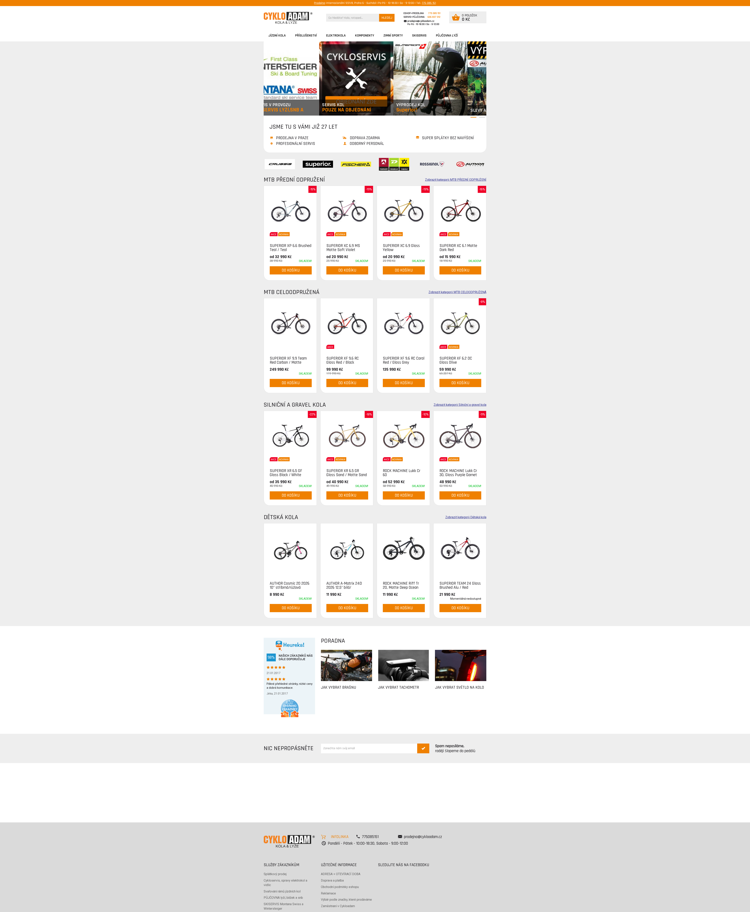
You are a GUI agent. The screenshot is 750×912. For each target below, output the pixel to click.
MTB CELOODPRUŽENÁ (291, 292)
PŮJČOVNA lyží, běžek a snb (283, 898)
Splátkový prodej (275, 874)
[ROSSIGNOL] (432, 164)
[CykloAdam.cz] (288, 18)
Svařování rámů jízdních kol (282, 891)
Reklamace (328, 893)
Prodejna (319, 3)
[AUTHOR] (470, 164)
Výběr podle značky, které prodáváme (346, 899)
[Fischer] (356, 164)
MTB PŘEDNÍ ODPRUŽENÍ (294, 180)
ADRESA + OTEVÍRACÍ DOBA (340, 874)
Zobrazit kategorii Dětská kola (465, 517)
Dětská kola (281, 517)
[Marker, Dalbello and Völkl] (394, 164)
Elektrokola (336, 35)
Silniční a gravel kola (295, 405)
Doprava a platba (332, 880)
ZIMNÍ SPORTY (393, 35)
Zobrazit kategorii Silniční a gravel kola (460, 404)
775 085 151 (429, 3)
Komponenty (364, 35)
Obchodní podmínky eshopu (340, 887)
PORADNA (333, 641)
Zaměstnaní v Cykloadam (338, 906)
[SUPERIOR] (318, 164)
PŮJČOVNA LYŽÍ (447, 35)
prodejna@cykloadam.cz (420, 21)
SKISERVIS (419, 35)
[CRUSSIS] (280, 164)
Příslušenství (306, 35)
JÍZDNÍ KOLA (277, 35)
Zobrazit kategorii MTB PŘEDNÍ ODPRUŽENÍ (455, 179)
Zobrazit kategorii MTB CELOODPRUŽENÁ (457, 292)
